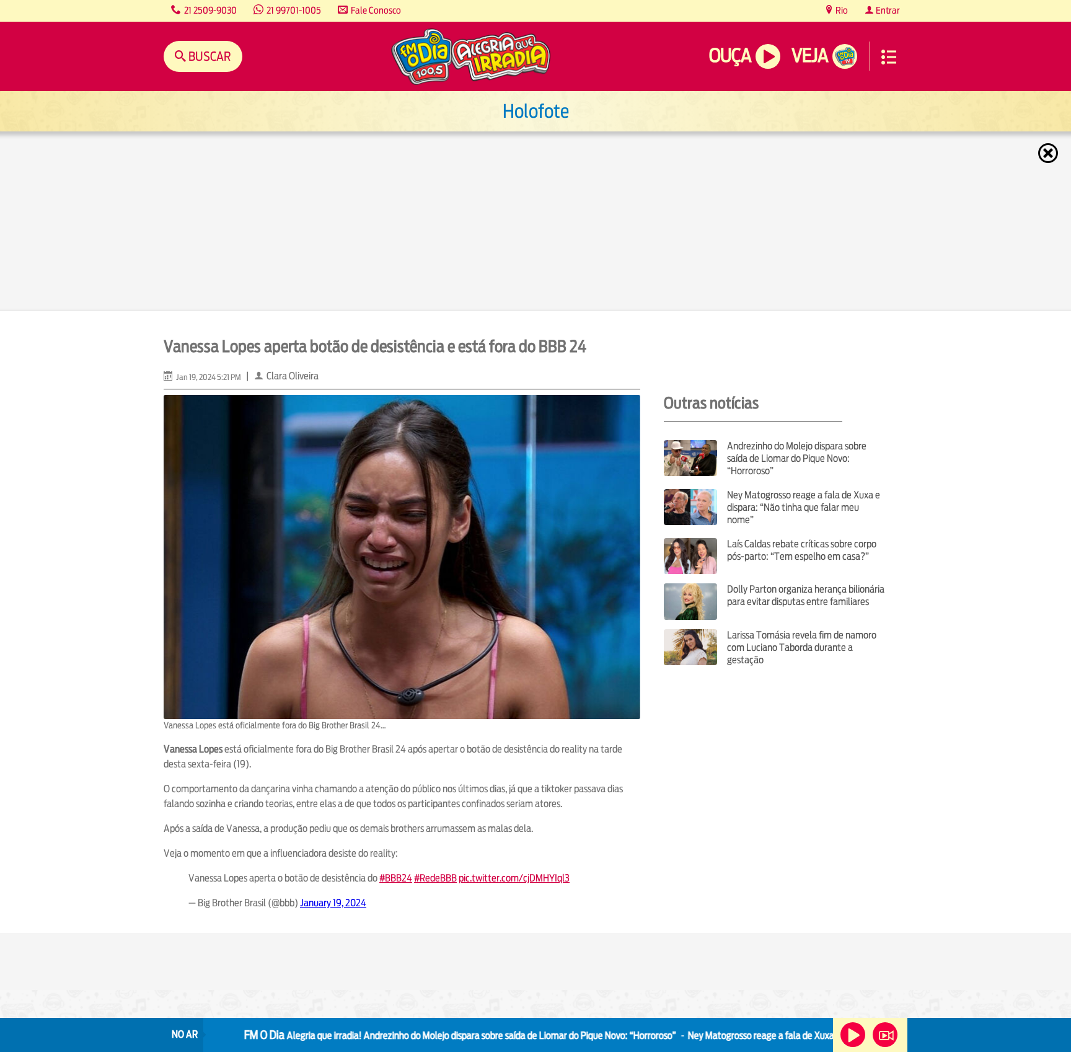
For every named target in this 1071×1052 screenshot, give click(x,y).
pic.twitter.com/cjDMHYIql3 (514, 878)
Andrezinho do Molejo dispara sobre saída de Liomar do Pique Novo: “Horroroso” (796, 458)
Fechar (1049, 153)
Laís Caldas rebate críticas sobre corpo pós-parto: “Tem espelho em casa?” (801, 550)
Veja (809, 55)
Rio (841, 10)
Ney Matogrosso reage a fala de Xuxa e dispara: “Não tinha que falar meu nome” (803, 507)
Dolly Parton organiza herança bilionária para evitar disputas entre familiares (805, 595)
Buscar (208, 56)
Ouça (730, 55)
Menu (888, 57)
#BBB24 (395, 878)
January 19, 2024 (333, 903)
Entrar (887, 10)
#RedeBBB (435, 878)
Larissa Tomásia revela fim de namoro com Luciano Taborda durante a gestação (801, 647)
